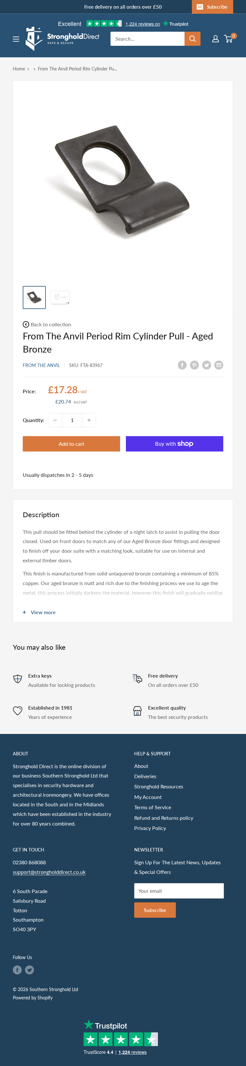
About (141, 766)
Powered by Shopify (33, 997)
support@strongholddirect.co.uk (49, 872)
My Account (148, 797)
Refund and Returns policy (163, 818)
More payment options (174, 459)
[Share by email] (218, 365)
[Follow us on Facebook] (17, 969)
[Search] (192, 39)
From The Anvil (41, 365)
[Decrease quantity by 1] (55, 420)
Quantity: (33, 420)
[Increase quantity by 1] (89, 420)
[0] (229, 39)
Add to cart (71, 444)
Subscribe (217, 7)
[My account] (215, 38)
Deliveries (145, 776)
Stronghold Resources (158, 786)
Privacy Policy (150, 828)
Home (19, 68)
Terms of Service (152, 807)
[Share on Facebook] (182, 365)
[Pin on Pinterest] (194, 365)
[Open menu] (16, 39)
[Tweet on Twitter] (206, 365)
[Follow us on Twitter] (29, 969)
